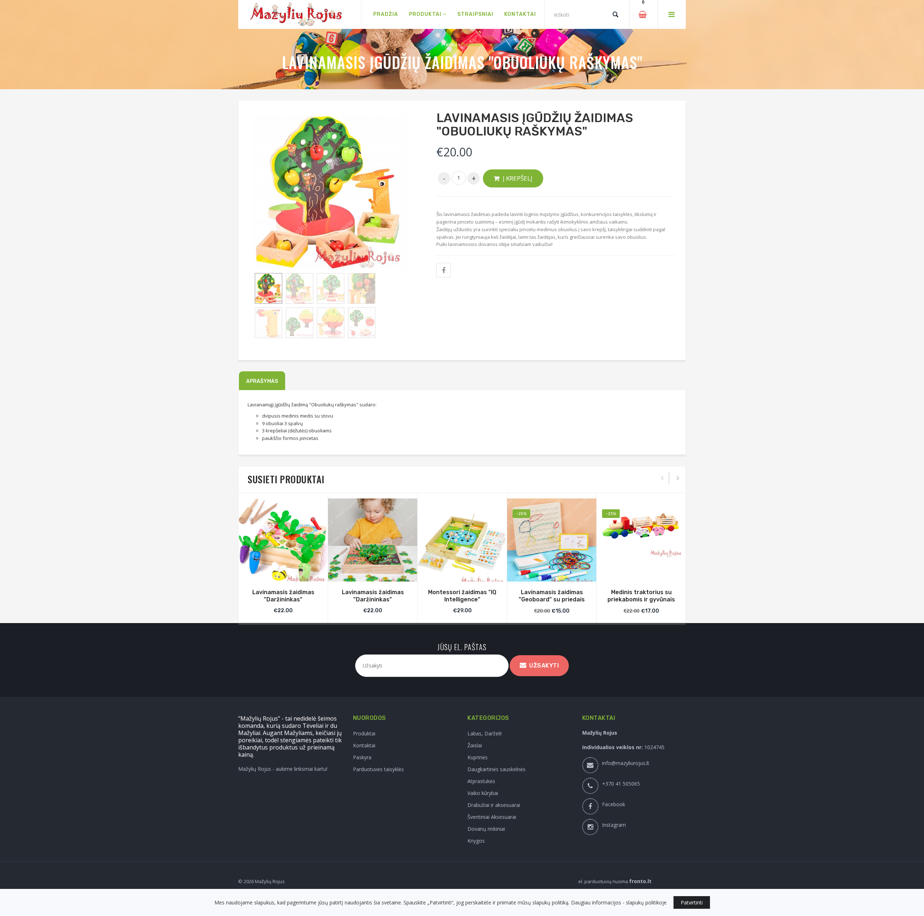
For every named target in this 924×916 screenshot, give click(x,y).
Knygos (476, 840)
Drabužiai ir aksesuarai (493, 805)
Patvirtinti (692, 902)
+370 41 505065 (621, 783)
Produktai (364, 733)
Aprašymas (262, 381)
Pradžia (449, 44)
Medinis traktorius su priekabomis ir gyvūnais (641, 596)
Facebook (613, 804)
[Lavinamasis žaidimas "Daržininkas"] (283, 541)
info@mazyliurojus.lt (625, 763)
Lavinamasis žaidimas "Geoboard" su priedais (552, 596)
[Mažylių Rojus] (299, 14)
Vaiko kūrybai (482, 793)
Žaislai (474, 745)
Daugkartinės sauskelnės (496, 769)
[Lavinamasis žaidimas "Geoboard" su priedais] (551, 543)
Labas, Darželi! (484, 733)
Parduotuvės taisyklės (378, 769)
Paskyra (362, 757)
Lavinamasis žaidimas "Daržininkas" (283, 596)
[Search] (615, 14)
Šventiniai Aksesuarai (491, 816)
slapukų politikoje (646, 902)
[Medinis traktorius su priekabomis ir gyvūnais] (641, 528)
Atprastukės (481, 781)
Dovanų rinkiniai (486, 828)
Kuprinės (477, 757)
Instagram (614, 824)
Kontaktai (364, 745)
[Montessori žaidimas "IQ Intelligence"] (462, 543)
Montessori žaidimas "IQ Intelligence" (462, 596)
